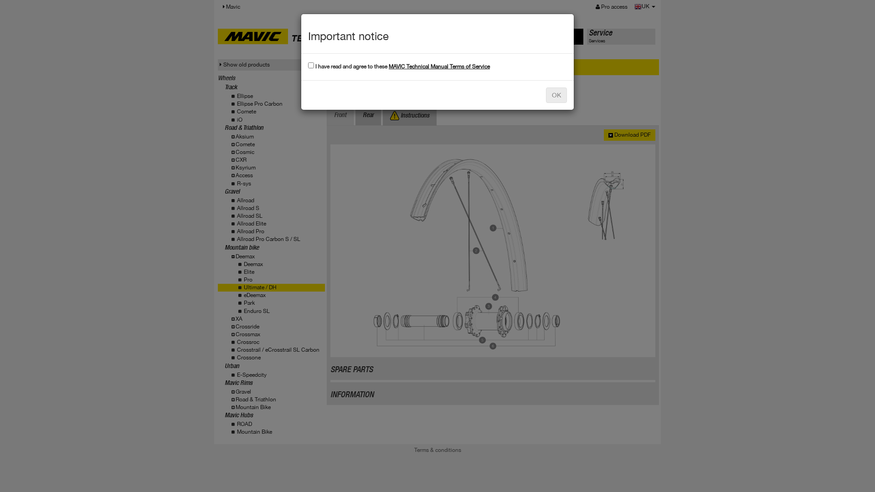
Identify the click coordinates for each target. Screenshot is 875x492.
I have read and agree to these (402, 66)
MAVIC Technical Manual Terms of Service (439, 66)
